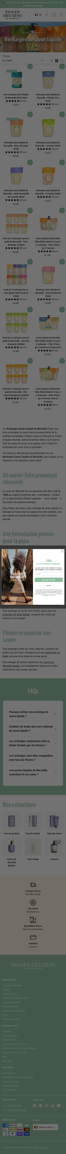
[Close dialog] (62, 551)
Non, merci (49, 585)
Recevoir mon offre (48, 580)
